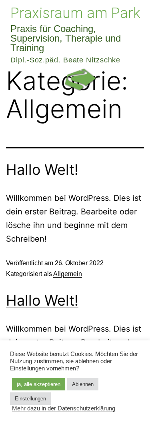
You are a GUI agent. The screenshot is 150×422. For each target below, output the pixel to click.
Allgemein (67, 273)
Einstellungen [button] (30, 399)
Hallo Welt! (42, 169)
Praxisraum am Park (75, 13)
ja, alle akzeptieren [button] (38, 384)
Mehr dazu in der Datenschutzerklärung (63, 408)
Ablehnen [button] (83, 384)
